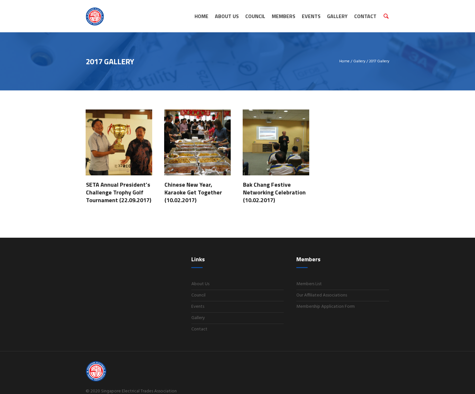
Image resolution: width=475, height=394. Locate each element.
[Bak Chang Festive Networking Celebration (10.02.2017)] (276, 138)
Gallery (359, 61)
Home (344, 61)
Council (198, 295)
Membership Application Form (325, 306)
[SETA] (115, 371)
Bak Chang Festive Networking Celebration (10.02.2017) (274, 192)
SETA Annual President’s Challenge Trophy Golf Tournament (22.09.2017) (118, 192)
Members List (309, 284)
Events (197, 306)
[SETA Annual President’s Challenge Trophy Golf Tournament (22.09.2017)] (119, 138)
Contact (199, 329)
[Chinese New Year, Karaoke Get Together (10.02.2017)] (197, 138)
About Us (200, 284)
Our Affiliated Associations (321, 295)
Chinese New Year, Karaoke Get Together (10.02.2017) (193, 192)
